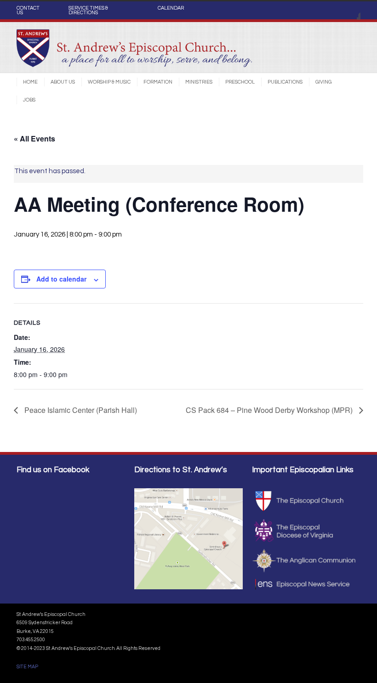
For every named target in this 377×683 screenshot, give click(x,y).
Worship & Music (109, 82)
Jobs (29, 99)
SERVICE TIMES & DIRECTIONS (88, 10)
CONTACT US (28, 10)
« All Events (34, 138)
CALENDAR (171, 8)
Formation (157, 82)
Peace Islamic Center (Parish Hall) (80, 410)
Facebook (351, 10)
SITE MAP (27, 666)
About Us (63, 82)
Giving (323, 82)
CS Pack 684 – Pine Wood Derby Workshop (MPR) (270, 410)
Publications (285, 82)
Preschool (240, 82)
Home (30, 82)
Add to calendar (61, 278)
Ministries (198, 82)
